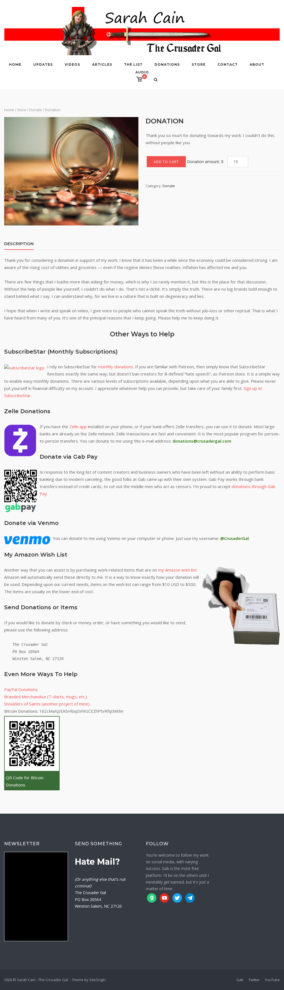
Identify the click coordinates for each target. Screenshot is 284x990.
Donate (35, 109)
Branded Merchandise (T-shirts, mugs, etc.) (45, 696)
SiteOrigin (97, 979)
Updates (43, 64)
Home (15, 64)
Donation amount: (203, 161)
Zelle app (78, 426)
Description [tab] (19, 243)
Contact (227, 64)
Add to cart (166, 161)
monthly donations (115, 366)
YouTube (272, 979)
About (257, 64)
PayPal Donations (21, 689)
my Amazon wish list (177, 570)
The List (133, 64)
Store (199, 64)
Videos (72, 64)
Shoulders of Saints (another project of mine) (47, 704)
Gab (240, 979)
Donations (167, 64)
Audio (142, 72)
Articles (102, 64)
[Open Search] (155, 80)
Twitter (254, 979)
